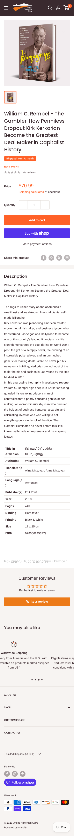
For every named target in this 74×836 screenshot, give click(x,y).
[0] (66, 7)
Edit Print (11, 166)
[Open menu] (6, 8)
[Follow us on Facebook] (7, 774)
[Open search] (50, 8)
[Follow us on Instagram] (15, 774)
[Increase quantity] (45, 205)
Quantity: (10, 205)
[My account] (58, 8)
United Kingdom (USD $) (20, 754)
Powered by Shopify (15, 827)
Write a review (37, 601)
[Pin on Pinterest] (51, 258)
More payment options (37, 244)
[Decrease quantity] (23, 205)
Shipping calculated (31, 192)
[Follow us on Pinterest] (22, 774)
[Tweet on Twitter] (59, 258)
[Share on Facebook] (43, 258)
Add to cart (37, 220)
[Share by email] (67, 258)
